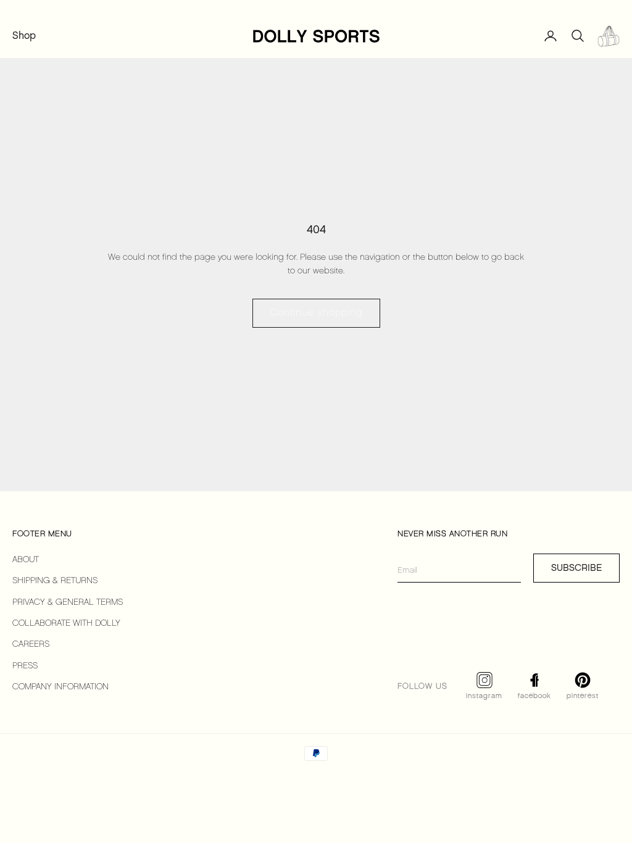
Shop (24, 35)
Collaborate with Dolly (66, 624)
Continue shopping (316, 313)
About (25, 560)
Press (25, 666)
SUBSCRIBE (576, 567)
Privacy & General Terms (67, 603)
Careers (30, 645)
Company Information (60, 687)
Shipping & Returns (55, 581)
